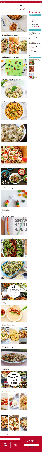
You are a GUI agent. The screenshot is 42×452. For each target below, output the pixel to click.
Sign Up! (35, 20)
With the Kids (4, 56)
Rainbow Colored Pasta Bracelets (7, 188)
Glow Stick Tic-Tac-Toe (32, 51)
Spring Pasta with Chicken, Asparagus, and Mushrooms (11, 79)
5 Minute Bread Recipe (32, 48)
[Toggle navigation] (40, 2)
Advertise (15, 444)
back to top (26, 450)
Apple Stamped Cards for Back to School (37, 76)
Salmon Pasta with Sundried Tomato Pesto (9, 101)
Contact (15, 445)
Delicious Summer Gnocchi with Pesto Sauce (9, 260)
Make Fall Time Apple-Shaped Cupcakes (34, 54)
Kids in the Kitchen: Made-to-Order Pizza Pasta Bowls (11, 166)
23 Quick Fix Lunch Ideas (6, 369)
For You (35, 66)
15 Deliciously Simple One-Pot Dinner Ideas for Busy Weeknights (13, 281)
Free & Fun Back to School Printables (37, 62)
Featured (3, 302)
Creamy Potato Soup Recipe (6, 303)
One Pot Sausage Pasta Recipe (7, 13)
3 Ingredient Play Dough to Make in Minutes (35, 38)
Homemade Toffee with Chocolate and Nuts (34, 34)
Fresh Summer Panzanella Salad (7, 347)
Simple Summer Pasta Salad (6, 210)
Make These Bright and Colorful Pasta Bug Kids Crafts (11, 57)
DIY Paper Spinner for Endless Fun (34, 41)
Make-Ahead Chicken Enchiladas (34, 43)
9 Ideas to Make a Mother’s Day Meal (8, 391)
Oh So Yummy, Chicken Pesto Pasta (8, 123)
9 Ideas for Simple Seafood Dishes (8, 413)
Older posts (4, 433)
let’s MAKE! (32, 447)
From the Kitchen (5, 12)
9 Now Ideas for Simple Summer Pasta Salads (10, 35)
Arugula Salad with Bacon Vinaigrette (8, 238)
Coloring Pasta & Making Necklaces (8, 216)
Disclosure (15, 446)
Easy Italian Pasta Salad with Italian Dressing (9, 145)
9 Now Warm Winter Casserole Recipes (8, 325)
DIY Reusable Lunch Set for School (36, 69)
